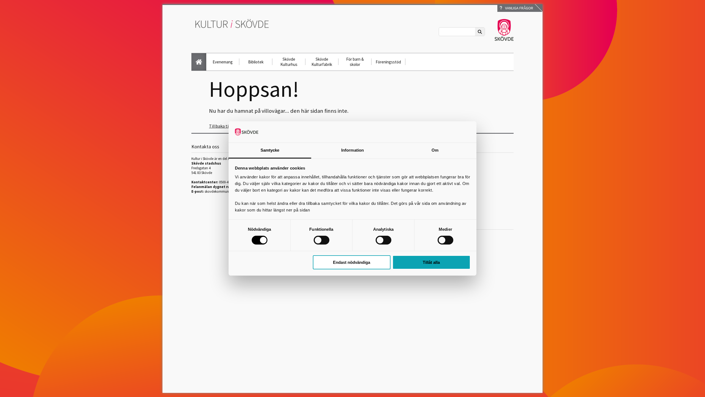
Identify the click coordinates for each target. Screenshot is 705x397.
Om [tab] (435, 150)
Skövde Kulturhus (288, 62)
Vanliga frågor (518, 8)
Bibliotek (256, 62)
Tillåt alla (431, 262)
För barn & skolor (355, 62)
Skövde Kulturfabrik (321, 62)
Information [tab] (352, 150)
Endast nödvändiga (351, 262)
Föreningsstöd (388, 62)
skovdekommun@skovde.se (225, 191)
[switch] (321, 240)
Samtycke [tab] (270, 150)
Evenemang (223, 62)
